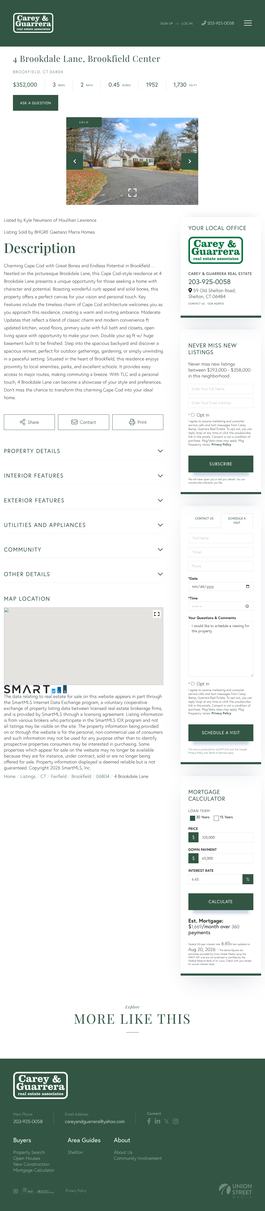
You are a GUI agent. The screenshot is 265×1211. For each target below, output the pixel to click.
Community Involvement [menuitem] (138, 1158)
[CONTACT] (35, 103)
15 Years (226, 816)
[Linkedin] (157, 1121)
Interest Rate (201, 870)
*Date (193, 578)
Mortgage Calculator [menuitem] (33, 1170)
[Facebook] (149, 1121)
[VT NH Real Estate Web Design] (235, 1191)
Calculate (221, 901)
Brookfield (81, 776)
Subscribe (220, 463)
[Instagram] (175, 1121)
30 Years (203, 816)
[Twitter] (166, 1121)
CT (43, 776)
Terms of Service (218, 752)
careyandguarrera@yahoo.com (95, 1121)
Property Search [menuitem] (29, 1152)
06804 (102, 776)
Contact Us (196, 303)
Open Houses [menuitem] (26, 1158)
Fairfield (59, 776)
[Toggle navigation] (248, 23)
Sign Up (166, 23)
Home (10, 776)
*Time (193, 598)
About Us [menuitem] (123, 1152)
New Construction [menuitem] (31, 1164)
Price (193, 828)
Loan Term (199, 810)
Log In (187, 23)
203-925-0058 (220, 23)
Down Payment (202, 849)
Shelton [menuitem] (75, 1152)
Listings (28, 776)
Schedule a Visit (237, 521)
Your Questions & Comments (212, 617)
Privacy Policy (221, 445)
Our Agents (216, 303)
